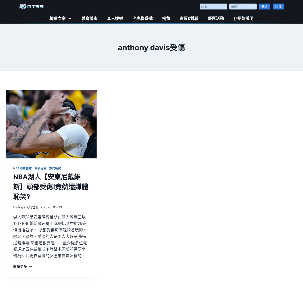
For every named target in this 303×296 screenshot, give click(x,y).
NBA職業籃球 (22, 168)
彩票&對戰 (189, 18)
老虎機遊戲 (143, 18)
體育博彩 (89, 18)
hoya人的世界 (28, 207)
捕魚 (166, 18)
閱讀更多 (22, 266)
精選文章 (57, 18)
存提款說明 (243, 18)
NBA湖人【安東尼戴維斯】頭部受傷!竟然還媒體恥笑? (50, 187)
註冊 (278, 6)
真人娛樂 (115, 18)
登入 (264, 6)
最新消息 (40, 168)
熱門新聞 (55, 168)
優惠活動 (216, 18)
